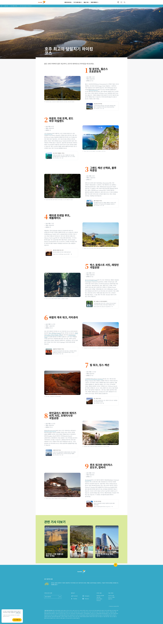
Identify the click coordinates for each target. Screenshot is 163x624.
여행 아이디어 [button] (67, 2)
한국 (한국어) (48, 596)
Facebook (75, 595)
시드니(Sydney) (48, 133)
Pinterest (87, 598)
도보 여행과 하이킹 (14, 5)
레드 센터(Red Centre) (55, 333)
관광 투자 (110, 598)
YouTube (75, 598)
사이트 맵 (98, 600)
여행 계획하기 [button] (94, 2)
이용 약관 (98, 597)
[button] (47, 97)
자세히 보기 (54, 584)
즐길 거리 (6, 5)
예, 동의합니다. (17, 620)
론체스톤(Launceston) (50, 430)
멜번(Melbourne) (93, 89)
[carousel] (62, 88)
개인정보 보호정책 (100, 595)
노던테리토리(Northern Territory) (94, 379)
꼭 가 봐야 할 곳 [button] (77, 2)
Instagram (87, 595)
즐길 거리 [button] (86, 2)
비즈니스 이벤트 (111, 597)
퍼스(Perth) (88, 480)
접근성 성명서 (99, 598)
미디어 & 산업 (111, 595)
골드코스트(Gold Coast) (91, 280)
